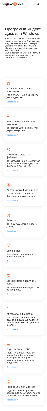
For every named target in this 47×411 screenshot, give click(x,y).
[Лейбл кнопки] (43, 4)
